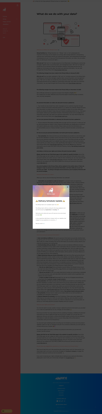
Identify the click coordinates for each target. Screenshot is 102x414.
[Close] (67, 187)
